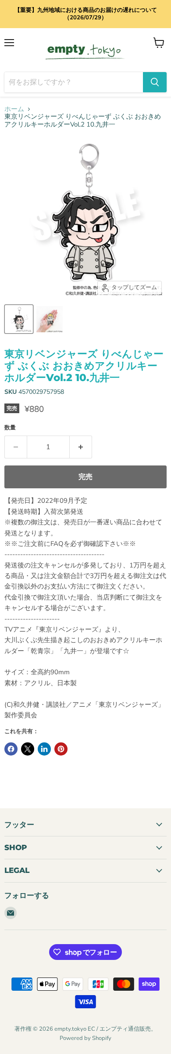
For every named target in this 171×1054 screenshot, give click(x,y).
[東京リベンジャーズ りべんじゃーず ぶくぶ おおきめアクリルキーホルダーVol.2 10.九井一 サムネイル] (19, 319)
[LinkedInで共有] (44, 749)
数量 (10, 428)
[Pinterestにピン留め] (61, 749)
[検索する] (155, 82)
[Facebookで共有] (11, 749)
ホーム (14, 109)
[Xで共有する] (27, 749)
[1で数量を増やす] (81, 447)
